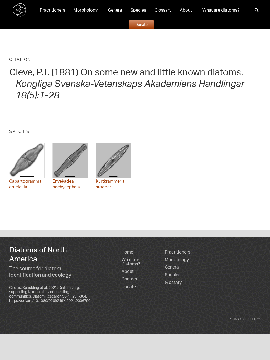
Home (127, 252)
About (186, 10)
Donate (141, 24)
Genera (115, 10)
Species (138, 10)
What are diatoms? (220, 10)
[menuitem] (52, 10)
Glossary (163, 10)
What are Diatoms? (131, 261)
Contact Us (132, 278)
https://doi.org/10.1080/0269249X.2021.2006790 (49, 300)
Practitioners (52, 10)
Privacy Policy (245, 319)
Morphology (86, 10)
